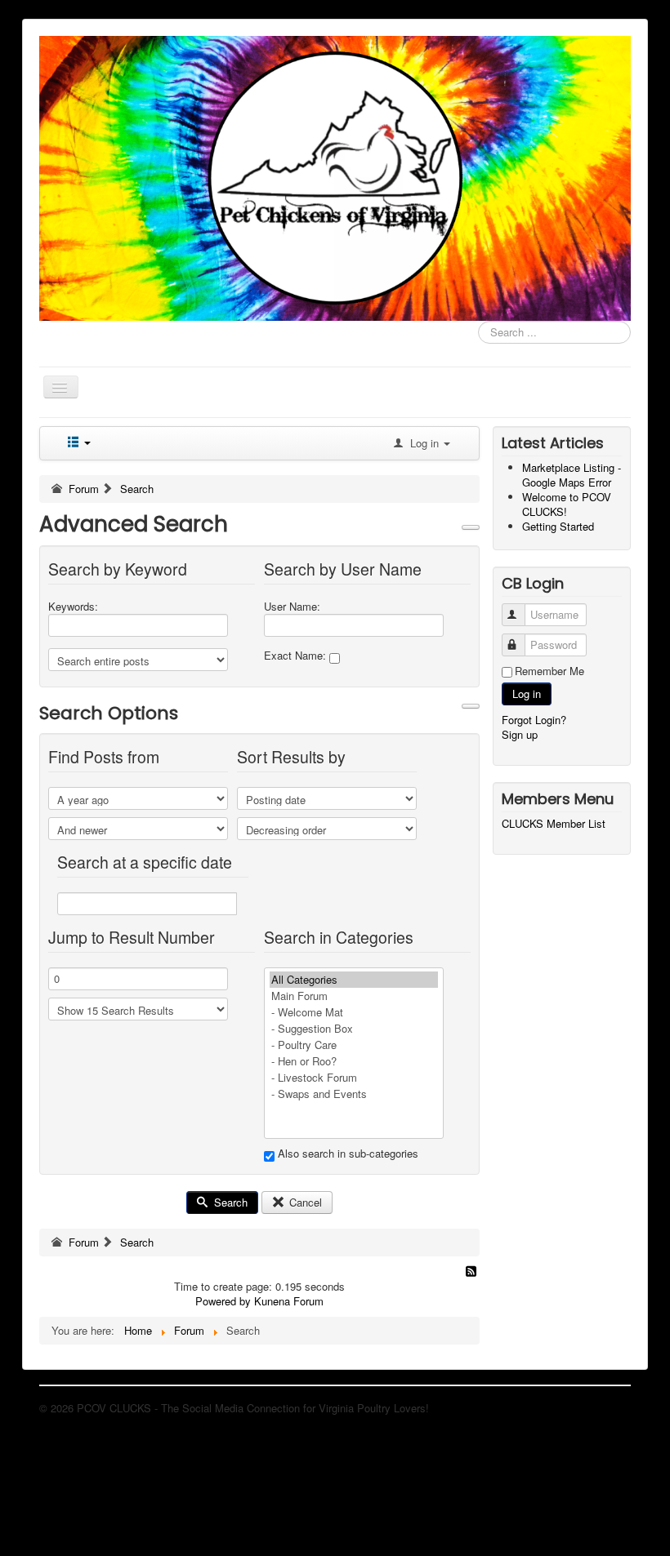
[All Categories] (354, 979)
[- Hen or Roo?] (354, 1061)
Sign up (520, 734)
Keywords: (73, 606)
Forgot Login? (534, 719)
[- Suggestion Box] (354, 1028)
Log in (526, 693)
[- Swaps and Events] (354, 1094)
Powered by (223, 1301)
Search (229, 1202)
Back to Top (602, 1408)
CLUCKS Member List (553, 823)
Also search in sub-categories (346, 1153)
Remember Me (549, 671)
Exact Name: (296, 655)
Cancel (304, 1202)
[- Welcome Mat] (354, 1012)
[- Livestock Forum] (354, 1077)
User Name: (292, 606)
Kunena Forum (289, 1301)
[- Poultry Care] (354, 1045)
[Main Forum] (354, 996)
